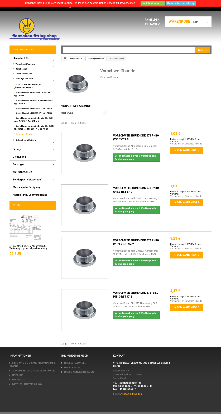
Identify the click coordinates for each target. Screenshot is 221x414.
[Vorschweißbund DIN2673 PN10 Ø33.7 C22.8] (84, 153)
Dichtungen (19, 156)
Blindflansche (21, 69)
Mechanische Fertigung (26, 187)
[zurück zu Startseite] (64, 58)
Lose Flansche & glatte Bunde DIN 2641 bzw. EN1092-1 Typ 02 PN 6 (33, 119)
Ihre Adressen (72, 367)
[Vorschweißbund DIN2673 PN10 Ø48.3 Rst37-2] (84, 205)
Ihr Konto (152, 23)
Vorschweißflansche (25, 64)
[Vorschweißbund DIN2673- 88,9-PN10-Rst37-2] (84, 310)
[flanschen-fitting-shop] (34, 29)
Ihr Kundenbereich (74, 355)
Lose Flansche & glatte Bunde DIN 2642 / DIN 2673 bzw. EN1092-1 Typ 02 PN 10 (34, 127)
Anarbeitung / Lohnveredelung (30, 194)
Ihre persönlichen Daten (79, 372)
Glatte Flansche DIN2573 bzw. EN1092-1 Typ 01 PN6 (33, 94)
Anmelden (152, 19)
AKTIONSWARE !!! (22, 172)
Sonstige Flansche (24, 79)
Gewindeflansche (23, 74)
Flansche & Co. (21, 58)
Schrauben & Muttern (25, 140)
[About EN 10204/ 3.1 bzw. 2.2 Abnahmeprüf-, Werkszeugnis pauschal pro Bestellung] (25, 227)
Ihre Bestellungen (75, 363)
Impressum (19, 379)
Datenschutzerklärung (181, 3)
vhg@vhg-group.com (131, 394)
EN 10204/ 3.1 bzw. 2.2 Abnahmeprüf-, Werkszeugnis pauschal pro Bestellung (28, 247)
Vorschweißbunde (24, 134)
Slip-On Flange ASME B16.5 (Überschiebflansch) (27, 86)
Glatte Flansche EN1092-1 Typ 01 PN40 (34, 113)
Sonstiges (19, 164)
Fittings (17, 149)
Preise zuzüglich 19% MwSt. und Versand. (185, 140)
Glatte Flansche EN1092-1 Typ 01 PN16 (34, 108)
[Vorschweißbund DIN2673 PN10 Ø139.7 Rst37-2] (84, 257)
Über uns (17, 375)
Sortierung (67, 113)
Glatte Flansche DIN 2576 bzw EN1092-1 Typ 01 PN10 (33, 102)
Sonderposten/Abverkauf (27, 179)
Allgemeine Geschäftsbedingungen (34, 370)
